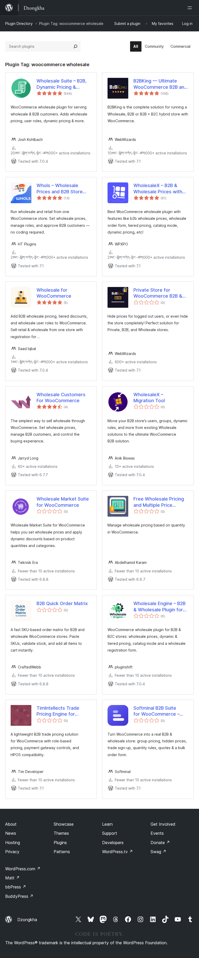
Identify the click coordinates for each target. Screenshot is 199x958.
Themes (61, 833)
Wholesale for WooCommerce (54, 293)
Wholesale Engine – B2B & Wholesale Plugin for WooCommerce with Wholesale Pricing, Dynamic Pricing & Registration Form (159, 607)
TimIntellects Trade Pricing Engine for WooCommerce (58, 711)
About (11, 824)
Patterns (62, 851)
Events (157, 833)
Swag (158, 851)
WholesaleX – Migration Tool (149, 397)
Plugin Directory (19, 23)
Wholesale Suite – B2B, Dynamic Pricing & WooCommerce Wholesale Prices (62, 84)
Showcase (64, 824)
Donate (160, 842)
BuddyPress (19, 896)
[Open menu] (190, 8)
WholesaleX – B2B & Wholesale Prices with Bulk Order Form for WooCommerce (157, 189)
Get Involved (163, 824)
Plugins (60, 842)
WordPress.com (22, 868)
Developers (113, 842)
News (10, 833)
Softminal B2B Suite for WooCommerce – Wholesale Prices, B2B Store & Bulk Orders (157, 711)
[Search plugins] (75, 46)
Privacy (12, 851)
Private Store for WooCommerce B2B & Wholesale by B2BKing (157, 293)
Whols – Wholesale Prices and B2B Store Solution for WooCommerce (60, 189)
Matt (12, 877)
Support (109, 833)
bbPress (15, 886)
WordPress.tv (117, 851)
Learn (107, 824)
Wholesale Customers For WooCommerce (61, 397)
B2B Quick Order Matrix (62, 603)
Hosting (12, 842)
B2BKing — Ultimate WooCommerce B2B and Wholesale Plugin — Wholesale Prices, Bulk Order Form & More (160, 84)
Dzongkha (27, 919)
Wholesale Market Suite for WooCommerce (63, 502)
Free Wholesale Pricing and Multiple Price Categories (158, 502)
